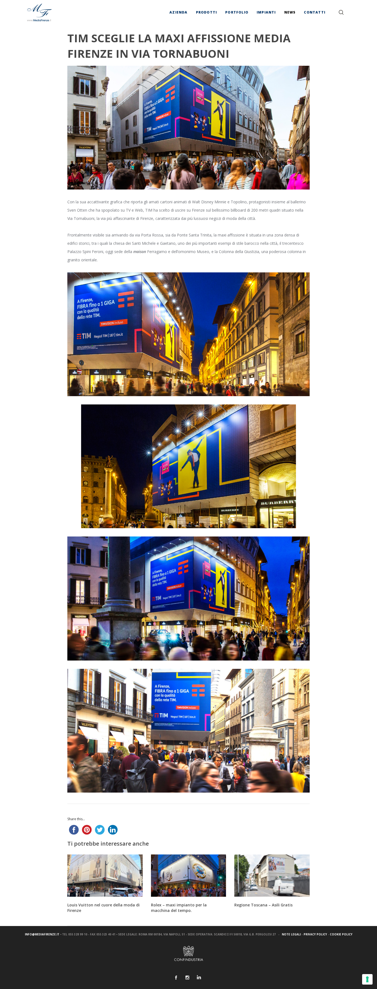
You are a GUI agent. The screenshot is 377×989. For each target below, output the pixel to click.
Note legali (291, 934)
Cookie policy (341, 934)
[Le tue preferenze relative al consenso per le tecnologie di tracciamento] (367, 979)
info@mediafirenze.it (42, 934)
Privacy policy (315, 934)
